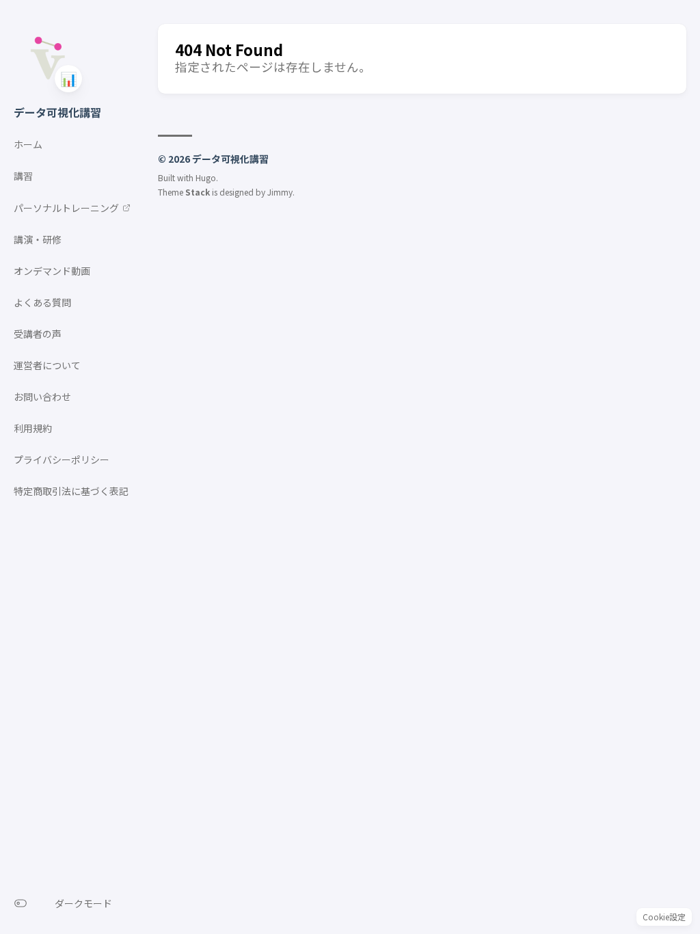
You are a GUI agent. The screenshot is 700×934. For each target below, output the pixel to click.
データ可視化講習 (57, 112)
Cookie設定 (664, 916)
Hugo (206, 177)
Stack (197, 192)
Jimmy (280, 192)
